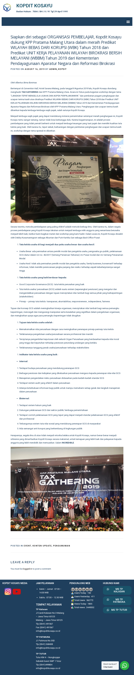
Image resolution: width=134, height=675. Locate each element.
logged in (27, 569)
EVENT (27, 546)
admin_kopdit (58, 69)
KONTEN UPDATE (42, 546)
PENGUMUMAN (61, 546)
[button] (128, 21)
